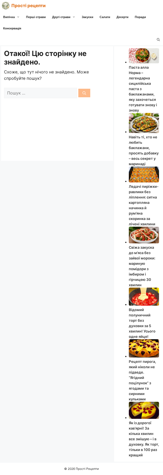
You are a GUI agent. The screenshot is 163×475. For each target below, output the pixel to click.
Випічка (9, 17)
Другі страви (61, 17)
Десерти (122, 17)
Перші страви (36, 17)
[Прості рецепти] (5, 5)
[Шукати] (84, 93)
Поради (140, 17)
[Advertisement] (57, 128)
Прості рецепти (28, 5)
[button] (158, 39)
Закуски (87, 17)
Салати (105, 17)
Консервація (12, 28)
